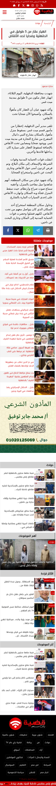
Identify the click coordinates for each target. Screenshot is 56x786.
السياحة (47, 765)
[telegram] (38, 230)
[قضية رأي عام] (44, 12)
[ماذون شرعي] (28, 425)
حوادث (37, 23)
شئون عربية (37, 735)
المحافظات (29, 750)
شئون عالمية (8, 735)
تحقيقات (23, 735)
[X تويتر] (23, 5)
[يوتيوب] (28, 5)
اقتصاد (51, 735)
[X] (18, 230)
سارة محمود (47, 86)
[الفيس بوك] (19, 5)
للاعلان (32, 772)
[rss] (41, 5)
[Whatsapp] (37, 5)
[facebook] (8, 230)
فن (38, 742)
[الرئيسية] (14, 5)
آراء (40, 750)
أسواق (17, 750)
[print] (48, 230)
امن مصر (34, 765)
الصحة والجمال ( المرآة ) (39, 757)
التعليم (23, 765)
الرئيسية (47, 23)
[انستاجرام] (32, 5)
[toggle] (4, 12)
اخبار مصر (44, 772)
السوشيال (9, 765)
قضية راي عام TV (14, 742)
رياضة (29, 742)
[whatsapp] (28, 230)
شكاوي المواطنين (14, 757)
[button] (6, 556)
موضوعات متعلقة (43, 240)
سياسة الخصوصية (16, 772)
